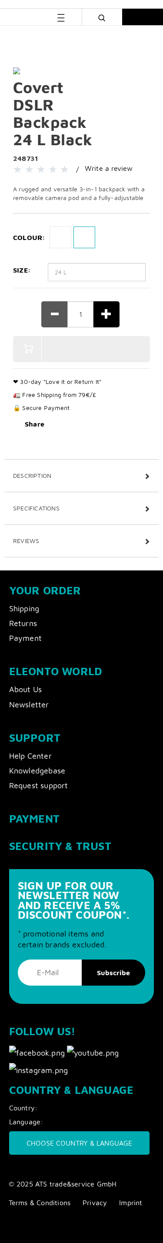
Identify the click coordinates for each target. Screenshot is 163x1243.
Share (34, 423)
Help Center (30, 755)
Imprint (130, 1202)
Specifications (36, 508)
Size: (22, 270)
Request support (38, 785)
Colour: (29, 237)
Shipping (24, 608)
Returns (23, 623)
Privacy (95, 1202)
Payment (25, 638)
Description (32, 475)
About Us (25, 689)
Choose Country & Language (79, 1143)
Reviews (26, 540)
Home (16, 37)
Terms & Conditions (40, 1202)
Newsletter (29, 704)
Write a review (109, 168)
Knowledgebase (37, 770)
